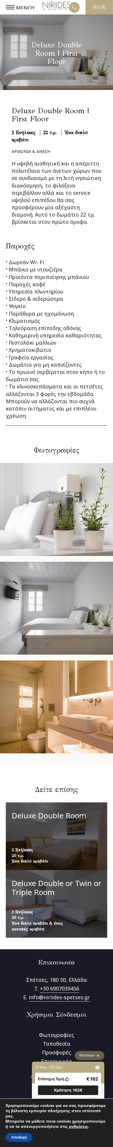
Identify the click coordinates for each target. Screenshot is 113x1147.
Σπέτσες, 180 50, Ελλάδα (56, 979)
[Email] (97, 1067)
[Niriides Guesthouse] (56, 10)
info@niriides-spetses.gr (59, 997)
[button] (68, 1090)
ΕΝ (83, 9)
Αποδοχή (19, 1137)
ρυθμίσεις (78, 1126)
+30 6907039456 (59, 988)
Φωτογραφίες (56, 1034)
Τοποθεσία (56, 1043)
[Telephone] (74, 7)
